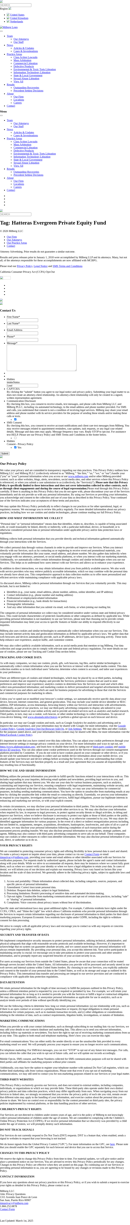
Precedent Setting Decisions (28, 90)
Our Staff (19, 42)
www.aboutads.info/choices (42, 717)
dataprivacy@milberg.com (14, 857)
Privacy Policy (24, 266)
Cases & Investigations (26, 51)
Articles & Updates (24, 48)
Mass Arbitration (22, 60)
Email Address (14, 330)
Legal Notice (41, 266)
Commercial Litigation (26, 63)
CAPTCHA (13, 388)
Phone (11, 336)
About (10, 93)
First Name (13, 316)
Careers (18, 102)
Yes (19, 447)
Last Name (13, 323)
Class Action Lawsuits (25, 57)
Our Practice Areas (17, 242)
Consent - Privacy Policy (20, 444)
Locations (19, 99)
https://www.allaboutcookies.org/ (17, 746)
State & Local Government (28, 75)
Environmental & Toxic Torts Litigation (35, 69)
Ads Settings (75, 728)
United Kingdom (19, 18)
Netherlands (16, 21)
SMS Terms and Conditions (67, 266)
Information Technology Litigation (32, 72)
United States (17, 14)
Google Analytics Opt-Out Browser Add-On (40, 728)
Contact (11, 105)
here (112, 1144)
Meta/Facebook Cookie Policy (16, 734)
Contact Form (91, 854)
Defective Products (24, 66)
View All (18, 81)
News (10, 45)
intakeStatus (13, 382)
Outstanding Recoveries (26, 87)
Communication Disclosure (21, 401)
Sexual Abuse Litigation (26, 78)
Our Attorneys (21, 39)
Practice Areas (14, 54)
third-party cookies (103, 746)
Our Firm (19, 96)
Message (12, 343)
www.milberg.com (78, 476)
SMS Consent (14, 422)
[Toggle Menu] (1, 31)
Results (11, 84)
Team (10, 36)
